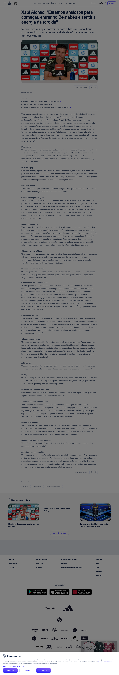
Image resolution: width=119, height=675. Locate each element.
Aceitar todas (10, 670)
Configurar (27, 670)
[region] (59, 663)
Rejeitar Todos (43, 670)
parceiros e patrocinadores (105, 661)
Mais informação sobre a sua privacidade (14, 666)
